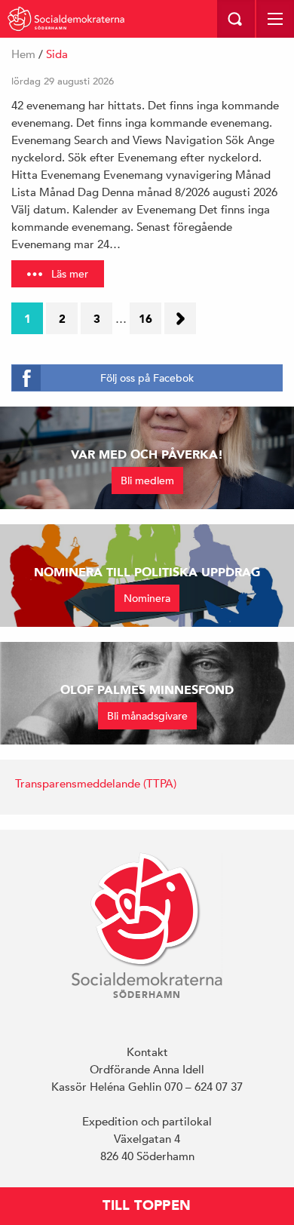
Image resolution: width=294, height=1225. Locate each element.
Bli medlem (147, 480)
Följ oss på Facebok (147, 378)
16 (145, 319)
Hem (23, 54)
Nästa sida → (184, 323)
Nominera (147, 598)
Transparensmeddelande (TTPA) (95, 783)
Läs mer (69, 274)
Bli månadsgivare (147, 716)
